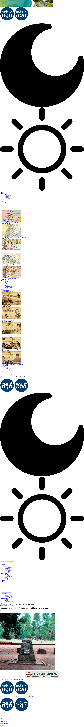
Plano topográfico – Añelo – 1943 (8, 264)
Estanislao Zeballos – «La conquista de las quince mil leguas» (13, 364)
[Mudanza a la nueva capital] (11, 304)
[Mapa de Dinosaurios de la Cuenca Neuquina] (11, 221)
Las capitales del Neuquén (7, 334)
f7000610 (3, 611)
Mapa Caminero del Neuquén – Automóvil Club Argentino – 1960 (14, 237)
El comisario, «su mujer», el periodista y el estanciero (11, 349)
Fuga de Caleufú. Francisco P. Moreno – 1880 (10, 320)
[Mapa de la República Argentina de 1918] (11, 277)
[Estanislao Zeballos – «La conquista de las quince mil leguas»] (11, 363)
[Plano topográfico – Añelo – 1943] (11, 263)
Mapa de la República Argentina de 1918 (9, 278)
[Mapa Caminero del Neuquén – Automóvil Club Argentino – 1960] (11, 236)
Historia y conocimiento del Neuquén (6, 605)
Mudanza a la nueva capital (7, 305)
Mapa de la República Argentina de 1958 (9, 250)
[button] (3, 22)
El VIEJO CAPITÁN (29, 696)
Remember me (4, 721)
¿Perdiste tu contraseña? (4, 723)
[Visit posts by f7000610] (2, 610)
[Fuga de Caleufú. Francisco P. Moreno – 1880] (11, 319)
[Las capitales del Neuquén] (11, 333)
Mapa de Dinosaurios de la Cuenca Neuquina (10, 222)
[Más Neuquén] (14, 20)
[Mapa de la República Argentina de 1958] (11, 249)
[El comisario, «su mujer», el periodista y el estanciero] (11, 348)
